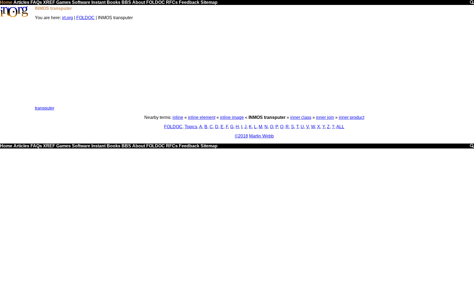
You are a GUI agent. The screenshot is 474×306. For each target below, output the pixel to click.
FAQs (36, 2)
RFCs (172, 2)
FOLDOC (155, 2)
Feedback (189, 2)
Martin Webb (261, 136)
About (138, 2)
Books (113, 2)
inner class (300, 117)
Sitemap (209, 2)
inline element (201, 117)
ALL (340, 126)
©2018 (241, 136)
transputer (44, 108)
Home (6, 2)
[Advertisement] (254, 63)
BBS (126, 2)
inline (178, 117)
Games (63, 2)
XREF (49, 2)
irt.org (67, 17)
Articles (21, 2)
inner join (325, 117)
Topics (191, 126)
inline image (232, 117)
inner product (351, 117)
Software (81, 2)
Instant (98, 2)
